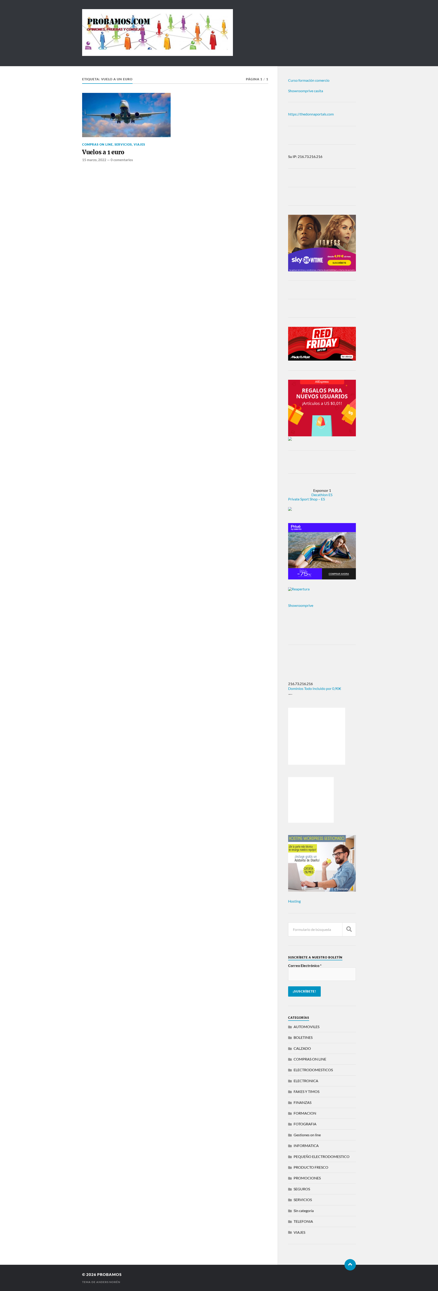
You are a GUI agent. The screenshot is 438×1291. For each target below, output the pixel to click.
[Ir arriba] (350, 1264)
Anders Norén (108, 1282)
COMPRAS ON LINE (97, 144)
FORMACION (305, 1113)
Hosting (294, 901)
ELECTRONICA (306, 1081)
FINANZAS (302, 1102)
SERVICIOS (123, 144)
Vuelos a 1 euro (103, 152)
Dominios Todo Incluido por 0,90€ (314, 688)
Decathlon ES (321, 494)
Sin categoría (304, 1210)
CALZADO (302, 1048)
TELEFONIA (303, 1221)
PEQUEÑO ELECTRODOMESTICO (321, 1156)
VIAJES (139, 144)
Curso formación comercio (308, 80)
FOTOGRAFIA (305, 1124)
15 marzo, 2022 (94, 160)
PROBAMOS (109, 1274)
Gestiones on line (307, 1135)
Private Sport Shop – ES (306, 499)
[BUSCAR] (349, 929)
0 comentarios (122, 160)
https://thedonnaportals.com (311, 114)
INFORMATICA (306, 1145)
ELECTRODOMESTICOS (313, 1070)
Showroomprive (300, 605)
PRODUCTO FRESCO (311, 1167)
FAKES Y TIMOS (306, 1091)
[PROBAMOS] (157, 53)
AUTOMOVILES (306, 1026)
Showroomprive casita (305, 91)
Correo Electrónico (304, 965)
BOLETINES (303, 1037)
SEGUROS (302, 1189)
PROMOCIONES (307, 1178)
